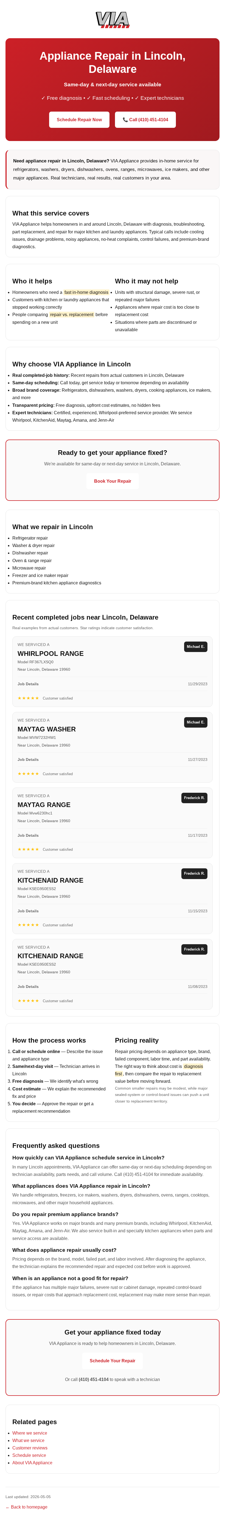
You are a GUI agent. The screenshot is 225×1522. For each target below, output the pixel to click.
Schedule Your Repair (112, 1360)
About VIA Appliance (32, 1462)
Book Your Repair (112, 481)
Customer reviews (29, 1448)
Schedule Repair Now (79, 119)
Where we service (29, 1433)
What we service (28, 1440)
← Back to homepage (26, 1507)
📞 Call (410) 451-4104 (145, 119)
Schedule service (29, 1455)
